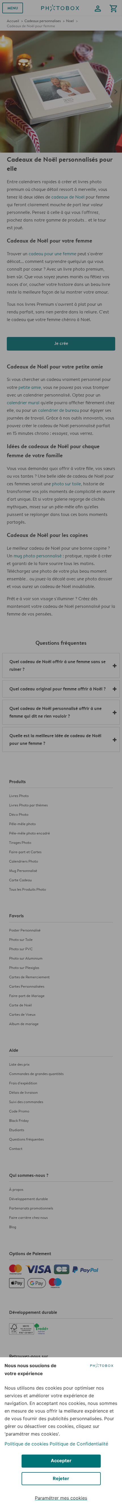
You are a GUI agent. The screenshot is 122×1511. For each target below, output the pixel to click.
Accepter (61, 1460)
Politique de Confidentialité (79, 1444)
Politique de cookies (26, 1444)
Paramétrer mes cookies (61, 1498)
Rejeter (61, 1478)
